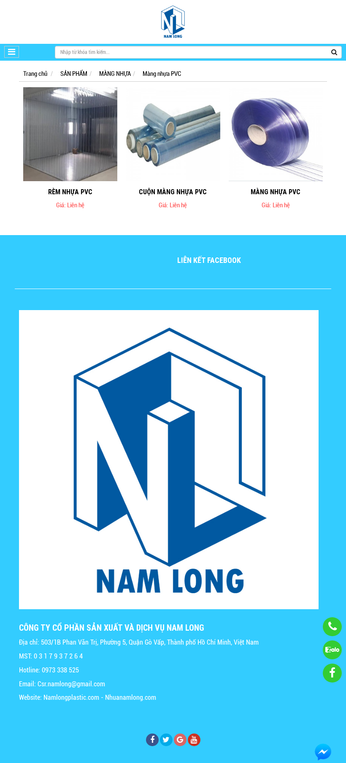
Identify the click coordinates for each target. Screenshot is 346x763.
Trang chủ (35, 74)
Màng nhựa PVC (162, 74)
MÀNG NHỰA (115, 74)
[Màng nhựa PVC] (276, 134)
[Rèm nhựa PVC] (70, 134)
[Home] (173, 22)
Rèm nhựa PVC (70, 191)
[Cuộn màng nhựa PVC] (173, 134)
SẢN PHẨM (73, 74)
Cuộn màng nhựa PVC (173, 191)
